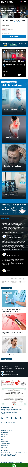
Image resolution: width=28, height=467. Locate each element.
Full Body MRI (4, 432)
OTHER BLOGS (6, 359)
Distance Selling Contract (7, 462)
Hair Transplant (8, 338)
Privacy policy (18, 462)
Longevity (3, 436)
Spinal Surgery (4, 441)
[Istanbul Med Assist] (7, 3)
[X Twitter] (16, 418)
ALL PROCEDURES (19, 368)
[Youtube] (7, 418)
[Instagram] (2, 418)
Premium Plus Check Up (7, 430)
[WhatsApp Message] (14, 465)
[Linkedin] (20, 418)
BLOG (16, 366)
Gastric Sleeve (4, 447)
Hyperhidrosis (4, 445)
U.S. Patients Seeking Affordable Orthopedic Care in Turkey (12, 310)
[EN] (21, 2)
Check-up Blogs (6, 288)
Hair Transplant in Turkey (9, 355)
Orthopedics (8, 293)
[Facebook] (11, 418)
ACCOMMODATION (7, 368)
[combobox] (4, 29)
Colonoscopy (4, 434)
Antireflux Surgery (5, 443)
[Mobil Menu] (25, 2)
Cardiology (7, 315)
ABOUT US (5, 366)
